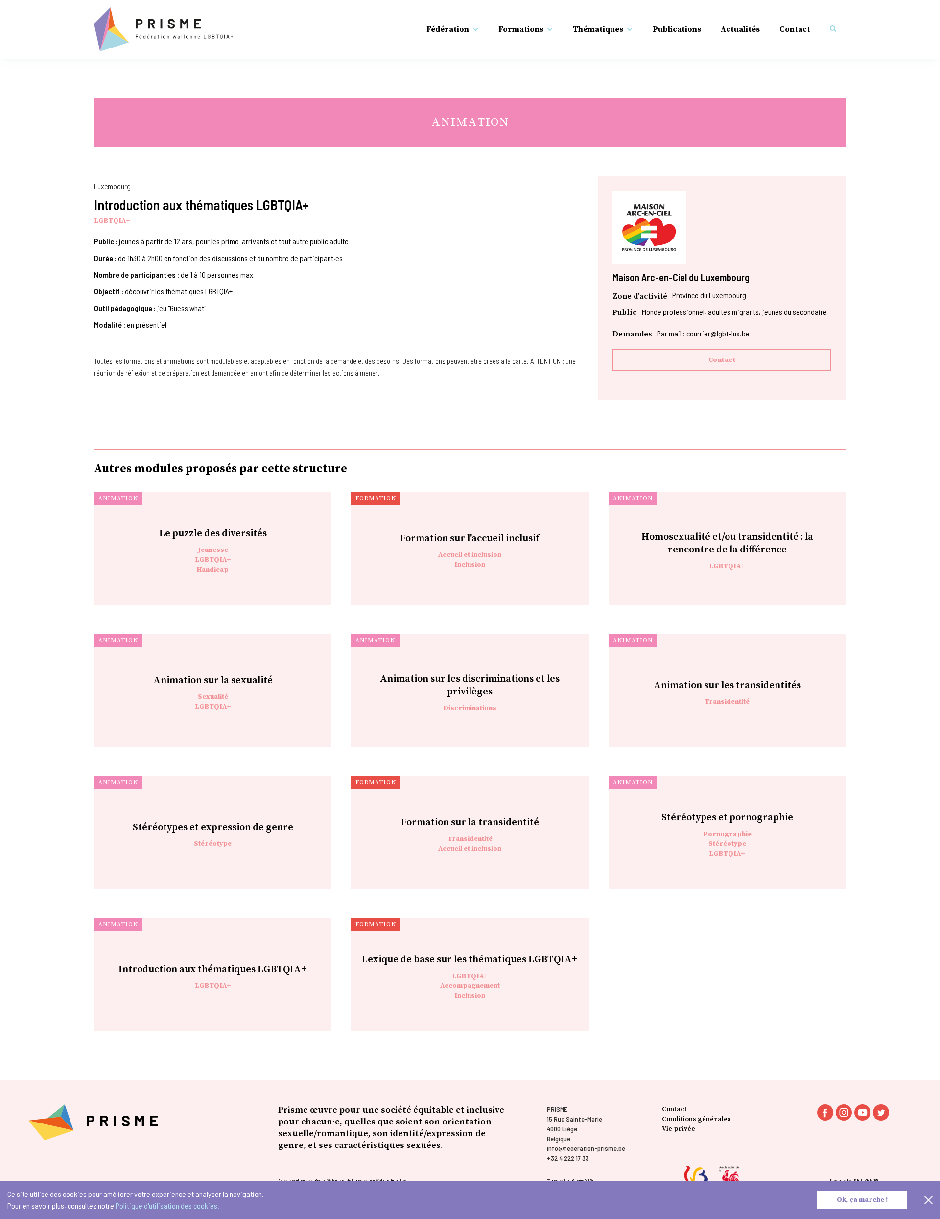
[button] (453, 29)
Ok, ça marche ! (862, 1199)
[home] (163, 29)
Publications (677, 29)
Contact (794, 29)
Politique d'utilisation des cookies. (167, 1205)
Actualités (740, 29)
